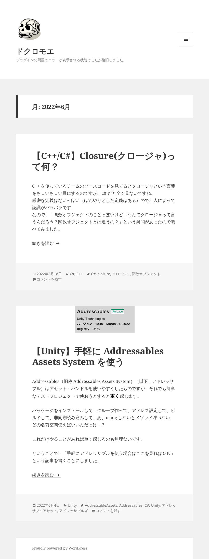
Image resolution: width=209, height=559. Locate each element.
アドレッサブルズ (73, 510)
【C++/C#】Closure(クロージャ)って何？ (104, 161)
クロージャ (121, 273)
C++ (79, 273)
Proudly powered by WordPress (59, 548)
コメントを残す (49, 279)
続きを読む (46, 243)
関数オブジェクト (146, 273)
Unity (72, 505)
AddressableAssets (101, 505)
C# (72, 273)
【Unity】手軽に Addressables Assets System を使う (98, 356)
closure (104, 273)
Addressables (130, 505)
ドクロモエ (35, 51)
